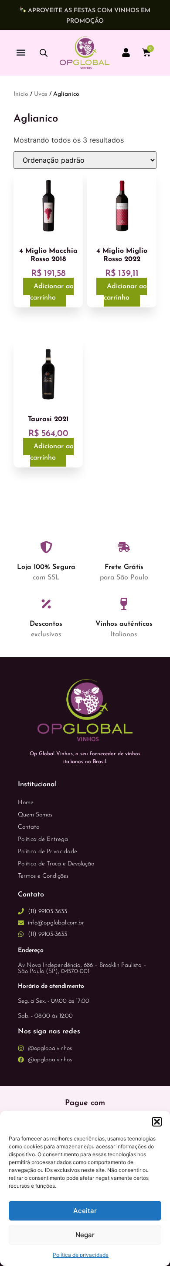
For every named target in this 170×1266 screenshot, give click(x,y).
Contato (28, 827)
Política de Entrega (43, 839)
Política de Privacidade (47, 851)
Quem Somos (35, 815)
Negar (85, 1235)
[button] (157, 1121)
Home (26, 802)
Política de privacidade (81, 1255)
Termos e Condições (43, 876)
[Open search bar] (43, 52)
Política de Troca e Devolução (56, 864)
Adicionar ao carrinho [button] (52, 292)
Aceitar (85, 1211)
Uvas (41, 94)
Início (21, 94)
